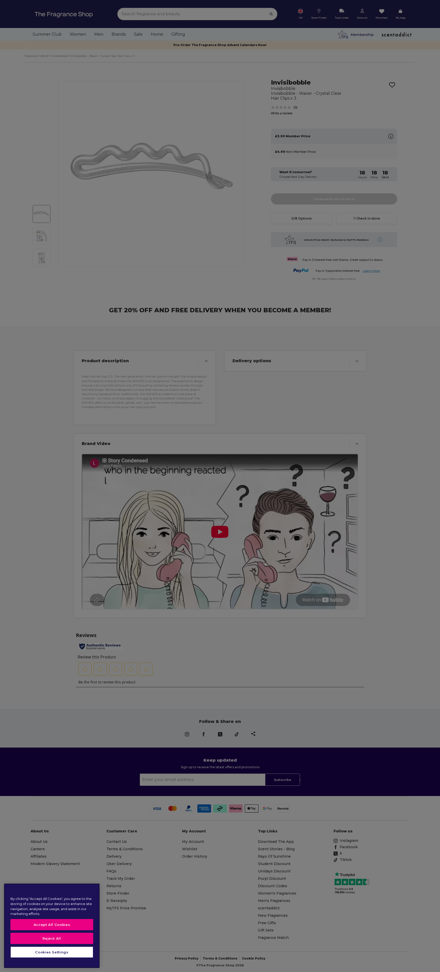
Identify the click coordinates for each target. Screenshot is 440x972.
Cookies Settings (51, 952)
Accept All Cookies (52, 925)
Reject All (52, 938)
